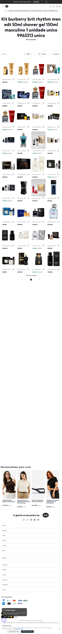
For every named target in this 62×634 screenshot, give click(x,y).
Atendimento (5, 584)
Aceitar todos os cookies (27, 631)
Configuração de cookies (13, 631)
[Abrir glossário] (33, 558)
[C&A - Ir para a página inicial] (7, 6)
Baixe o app (4, 579)
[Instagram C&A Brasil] (24, 520)
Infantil (3, 535)
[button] (51, 6)
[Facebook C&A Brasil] (38, 520)
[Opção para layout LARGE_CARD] (31, 54)
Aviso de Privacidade (19, 629)
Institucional (5, 564)
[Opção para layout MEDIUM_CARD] (28, 54)
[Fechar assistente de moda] (25, 610)
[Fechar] (59, 629)
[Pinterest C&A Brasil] (31, 520)
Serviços (4, 574)
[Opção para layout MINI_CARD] (25, 54)
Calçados (4, 540)
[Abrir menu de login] (54, 6)
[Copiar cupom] (46, 2)
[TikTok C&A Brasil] (27, 520)
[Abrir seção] (34, 526)
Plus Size (4, 545)
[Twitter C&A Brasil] (35, 520)
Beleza (3, 550)
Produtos (4, 569)
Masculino (4, 530)
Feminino (4, 525)
